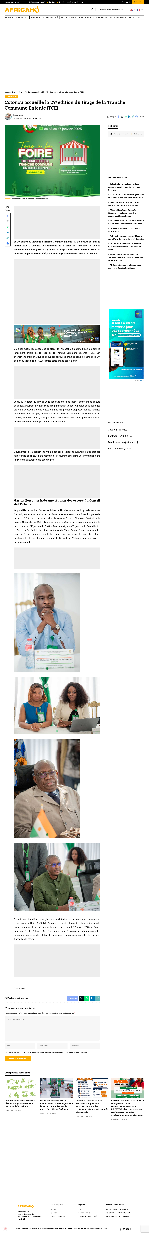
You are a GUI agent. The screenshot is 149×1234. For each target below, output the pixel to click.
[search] (92, 9)
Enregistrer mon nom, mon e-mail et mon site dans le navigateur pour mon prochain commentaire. (48, 1052)
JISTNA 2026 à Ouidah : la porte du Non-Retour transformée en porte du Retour (125, 247)
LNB (23, 988)
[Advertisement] (70, 37)
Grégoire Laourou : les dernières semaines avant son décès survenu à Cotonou (124, 187)
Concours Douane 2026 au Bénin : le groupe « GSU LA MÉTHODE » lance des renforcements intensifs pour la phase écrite (92, 1106)
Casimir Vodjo (18, 115)
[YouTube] (127, 2)
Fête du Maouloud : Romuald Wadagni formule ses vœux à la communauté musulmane (122, 213)
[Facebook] (122, 2)
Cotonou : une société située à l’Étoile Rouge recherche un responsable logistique (20, 1104)
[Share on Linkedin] (129, 117)
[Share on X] (122, 117)
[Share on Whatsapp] (125, 117)
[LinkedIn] (130, 2)
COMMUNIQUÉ (11, 97)
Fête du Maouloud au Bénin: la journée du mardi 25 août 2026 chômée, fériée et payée (126, 257)
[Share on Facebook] (118, 117)
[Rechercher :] (122, 134)
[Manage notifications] (5, 1229)
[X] (124, 2)
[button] (132, 117)
